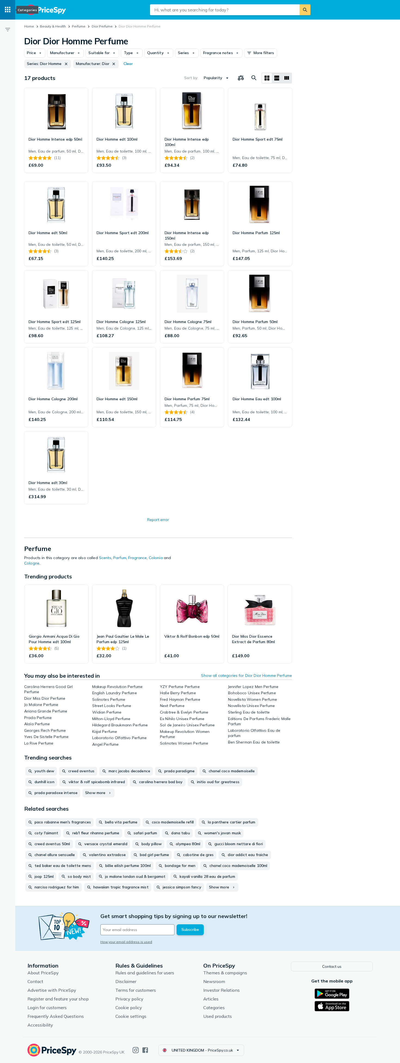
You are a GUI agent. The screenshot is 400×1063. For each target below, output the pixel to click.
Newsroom (214, 981)
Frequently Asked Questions (55, 1016)
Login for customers (47, 1007)
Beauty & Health (53, 26)
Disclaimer (125, 981)
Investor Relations (221, 990)
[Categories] (7, 10)
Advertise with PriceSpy (51, 990)
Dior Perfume (102, 26)
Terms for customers (135, 990)
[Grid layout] (267, 78)
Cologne (31, 563)
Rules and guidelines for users (144, 972)
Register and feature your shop (58, 999)
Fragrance (137, 557)
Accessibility (40, 1025)
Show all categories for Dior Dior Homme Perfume (246, 675)
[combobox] (225, 9)
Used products (217, 1016)
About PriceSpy (43, 972)
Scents (105, 557)
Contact (35, 981)
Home (29, 26)
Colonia (156, 557)
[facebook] (145, 1050)
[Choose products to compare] (240, 78)
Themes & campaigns (225, 972)
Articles (211, 999)
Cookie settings (130, 1016)
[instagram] (135, 1050)
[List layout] (277, 78)
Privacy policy (129, 999)
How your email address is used (126, 942)
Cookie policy (128, 1007)
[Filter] (7, 29)
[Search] (305, 9)
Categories (214, 1007)
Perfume (78, 26)
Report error (158, 519)
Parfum (119, 557)
